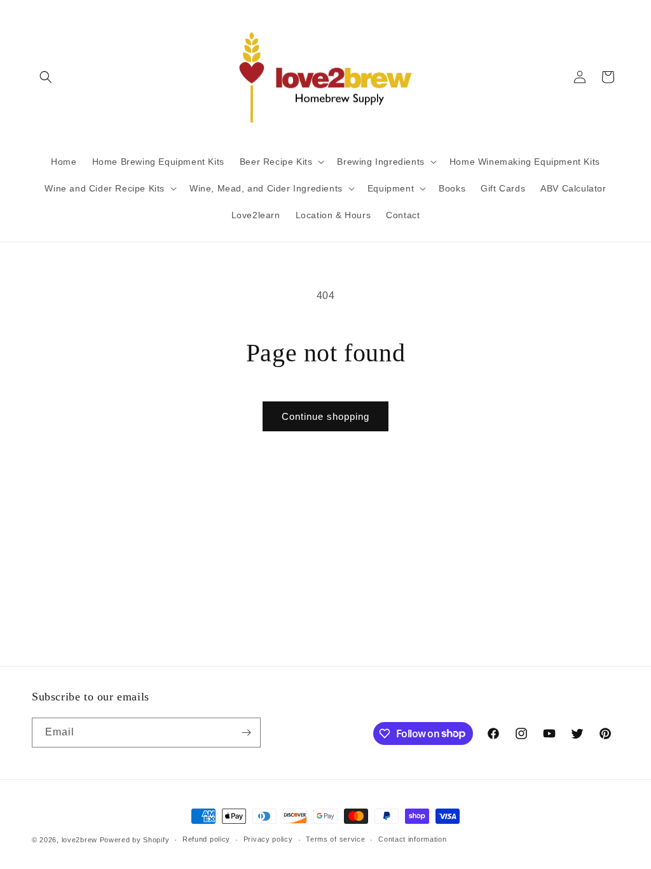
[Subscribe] (246, 732)
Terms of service (335, 839)
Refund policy (206, 839)
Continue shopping (325, 416)
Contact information (412, 839)
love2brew (79, 840)
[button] (46, 77)
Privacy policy (268, 839)
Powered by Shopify (135, 840)
